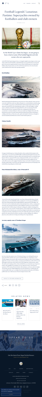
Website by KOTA (26, 392)
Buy (24, 3)
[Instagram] (15, 387)
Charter (28, 3)
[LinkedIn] (21, 387)
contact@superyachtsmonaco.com (20, 376)
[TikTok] (27, 387)
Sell (15, 368)
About (18, 372)
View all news (21, 323)
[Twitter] (24, 387)
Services (11, 372)
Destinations (29, 368)
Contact (34, 3)
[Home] (3, 3)
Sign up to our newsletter (21, 357)
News (24, 372)
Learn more (10, 391)
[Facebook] (17, 387)
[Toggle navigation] (39, 3)
